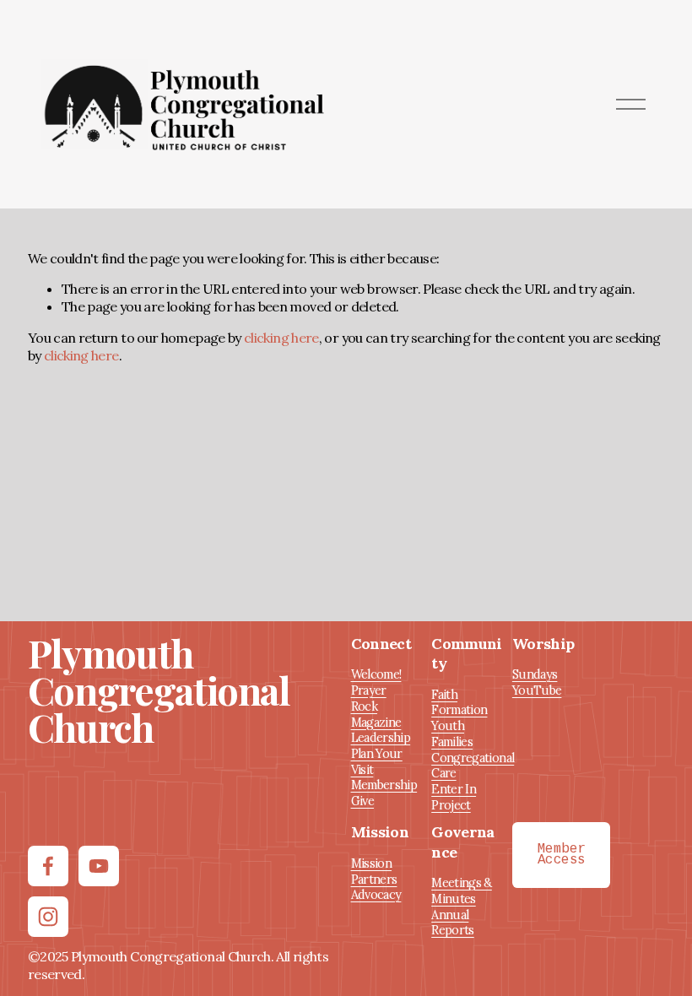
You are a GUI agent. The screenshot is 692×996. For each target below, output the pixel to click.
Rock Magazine (376, 714)
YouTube (537, 690)
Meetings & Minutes (461, 891)
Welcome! (376, 674)
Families (452, 742)
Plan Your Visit (377, 761)
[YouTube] (98, 866)
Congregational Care (472, 766)
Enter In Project (453, 797)
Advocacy (376, 894)
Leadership (381, 737)
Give (362, 801)
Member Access (561, 855)
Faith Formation (459, 702)
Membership (384, 785)
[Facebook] (48, 866)
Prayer (369, 690)
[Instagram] (48, 916)
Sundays (535, 674)
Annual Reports (452, 923)
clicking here (281, 337)
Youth (447, 725)
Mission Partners (374, 871)
